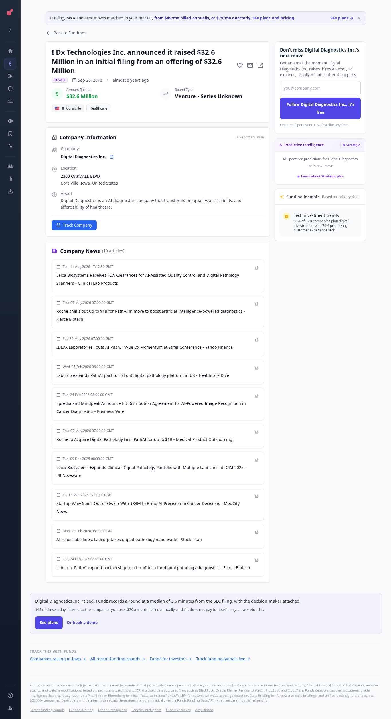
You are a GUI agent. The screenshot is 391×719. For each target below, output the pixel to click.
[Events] (10, 64)
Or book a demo (82, 622)
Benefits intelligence (146, 710)
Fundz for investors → (170, 658)
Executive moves (178, 710)
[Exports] (10, 191)
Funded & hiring (81, 710)
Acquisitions (204, 710)
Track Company (77, 225)
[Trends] (10, 179)
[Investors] (10, 101)
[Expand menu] (10, 30)
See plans (49, 622)
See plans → (342, 18)
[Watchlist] (10, 121)
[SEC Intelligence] (10, 89)
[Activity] (10, 146)
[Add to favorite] (239, 65)
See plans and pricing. (273, 18)
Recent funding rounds (47, 710)
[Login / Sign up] (10, 708)
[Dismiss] (359, 18)
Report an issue (251, 137)
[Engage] (10, 166)
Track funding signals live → (223, 658)
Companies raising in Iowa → (58, 658)
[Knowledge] (10, 695)
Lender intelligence (112, 710)
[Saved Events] (10, 134)
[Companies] (10, 76)
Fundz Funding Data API (195, 700)
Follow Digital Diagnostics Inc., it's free (320, 108)
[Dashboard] (10, 51)
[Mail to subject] (250, 65)
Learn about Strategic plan (322, 176)
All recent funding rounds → (117, 658)
